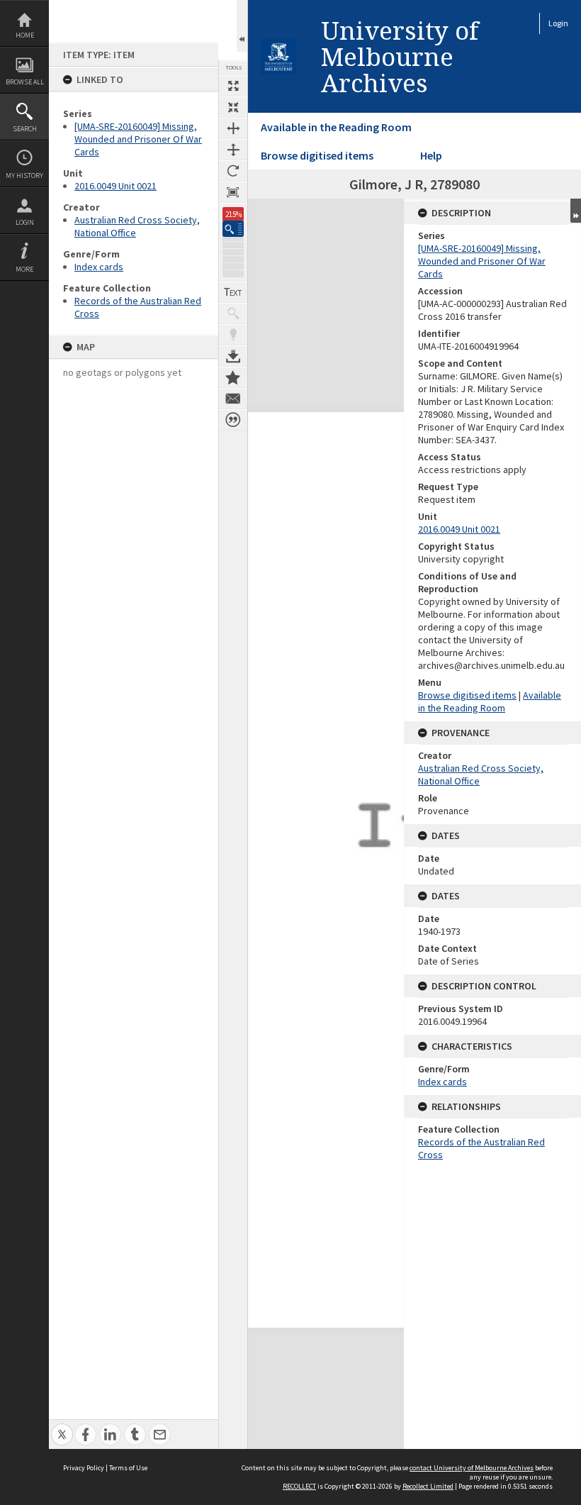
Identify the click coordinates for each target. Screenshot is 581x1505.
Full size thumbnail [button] (233, 85)
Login (25, 222)
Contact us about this (233, 398)
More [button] (24, 269)
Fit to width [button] (233, 128)
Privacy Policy (83, 1467)
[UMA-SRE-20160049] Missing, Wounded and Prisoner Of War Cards (138, 139)
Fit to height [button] (233, 149)
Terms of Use (128, 1467)
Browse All (25, 82)
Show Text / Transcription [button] (233, 292)
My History (24, 175)
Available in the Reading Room (336, 127)
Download (233, 356)
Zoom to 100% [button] (233, 192)
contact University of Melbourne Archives (472, 1467)
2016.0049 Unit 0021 (115, 185)
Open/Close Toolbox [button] (242, 26)
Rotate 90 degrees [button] (233, 171)
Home (25, 35)
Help (431, 155)
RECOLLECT (299, 1486)
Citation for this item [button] (233, 420)
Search (25, 128)
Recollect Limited (427, 1486)
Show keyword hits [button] (233, 313)
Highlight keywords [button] (233, 334)
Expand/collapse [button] (575, 211)
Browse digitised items (317, 155)
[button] (233, 229)
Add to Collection (233, 377)
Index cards (98, 266)
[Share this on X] (62, 1426)
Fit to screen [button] (233, 107)
